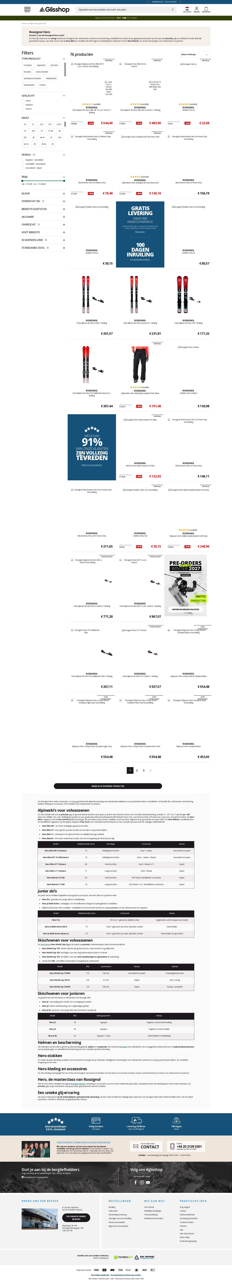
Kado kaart (113, 1211)
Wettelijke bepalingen (152, 1211)
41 (51, 137)
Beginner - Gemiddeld (34, 160)
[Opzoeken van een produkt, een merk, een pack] (172, 9)
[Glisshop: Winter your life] (54, 9)
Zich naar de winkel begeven (76, 1217)
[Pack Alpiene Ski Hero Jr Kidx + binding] (86, 294)
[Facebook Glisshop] (135, 1182)
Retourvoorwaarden (117, 1222)
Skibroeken (28, 85)
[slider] (22, 181)
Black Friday (184, 1237)
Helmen (27, 72)
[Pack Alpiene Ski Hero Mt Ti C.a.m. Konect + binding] (134, 577)
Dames (29, 108)
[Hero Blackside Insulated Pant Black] (140, 364)
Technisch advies (186, 1222)
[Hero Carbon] (188, 364)
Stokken (27, 65)
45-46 (43, 144)
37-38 (50, 131)
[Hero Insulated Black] (188, 718)
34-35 (59, 124)
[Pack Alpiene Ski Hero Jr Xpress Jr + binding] (134, 294)
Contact (183, 1211)
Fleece (42, 85)
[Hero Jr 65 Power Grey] (92, 507)
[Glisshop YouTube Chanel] (148, 1182)
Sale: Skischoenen (187, 1233)
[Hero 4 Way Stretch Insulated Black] (188, 648)
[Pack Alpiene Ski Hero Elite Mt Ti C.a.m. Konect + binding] (88, 81)
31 (33, 124)
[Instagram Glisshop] (142, 1182)
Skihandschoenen (32, 78)
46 (53, 144)
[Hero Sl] (188, 224)
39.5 (25, 137)
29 (25, 124)
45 (35, 144)
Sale (181, 1229)
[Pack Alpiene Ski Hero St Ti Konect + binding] (134, 648)
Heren (28, 100)
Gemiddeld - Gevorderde (35, 164)
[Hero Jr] (188, 81)
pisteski (75, 826)
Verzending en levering (118, 1214)
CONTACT (150, 1147)
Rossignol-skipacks (78, 1083)
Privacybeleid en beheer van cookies (126, 1275)
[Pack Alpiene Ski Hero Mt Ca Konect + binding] (87, 577)
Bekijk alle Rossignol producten (108, 786)
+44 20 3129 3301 (189, 1146)
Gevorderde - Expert (34, 168)
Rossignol (123, 1046)
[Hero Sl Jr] (140, 507)
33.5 (50, 124)
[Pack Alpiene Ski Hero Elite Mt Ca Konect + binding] (134, 81)
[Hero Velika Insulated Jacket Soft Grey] (188, 507)
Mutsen (54, 65)
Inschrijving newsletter (189, 1218)
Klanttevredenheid (187, 1214)
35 (25, 131)
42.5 (59, 137)
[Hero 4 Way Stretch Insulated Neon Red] (140, 718)
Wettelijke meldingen (100, 1275)
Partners (183, 1226)
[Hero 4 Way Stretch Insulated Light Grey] (92, 718)
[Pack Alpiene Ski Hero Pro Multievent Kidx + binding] (86, 648)
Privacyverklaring (151, 1214)
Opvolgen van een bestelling (120, 1218)
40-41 (42, 137)
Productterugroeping (188, 1241)
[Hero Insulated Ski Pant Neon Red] (140, 154)
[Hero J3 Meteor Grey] (92, 154)
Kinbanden (51, 78)
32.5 (41, 124)
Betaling (112, 1207)
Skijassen (41, 65)
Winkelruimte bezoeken (153, 1218)
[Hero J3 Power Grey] (188, 437)
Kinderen (29, 104)
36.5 (33, 131)
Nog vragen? (185, 1207)
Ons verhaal (149, 1207)
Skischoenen (42, 72)
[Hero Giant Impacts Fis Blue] (140, 437)
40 (33, 137)
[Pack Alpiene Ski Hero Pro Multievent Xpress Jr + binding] (86, 364)
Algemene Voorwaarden (118, 1226)
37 (42, 131)
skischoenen (46, 944)
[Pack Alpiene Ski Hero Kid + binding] (182, 294)
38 (60, 131)
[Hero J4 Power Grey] (188, 154)
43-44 (25, 144)
